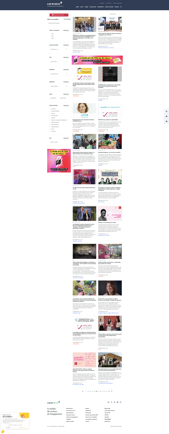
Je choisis (8, 427)
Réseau (52, 129)
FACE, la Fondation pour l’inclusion (106, 47)
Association (53, 108)
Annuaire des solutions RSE (91, 414)
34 (88, 391)
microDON (100, 276)
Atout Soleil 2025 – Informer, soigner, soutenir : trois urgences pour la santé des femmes (83, 370)
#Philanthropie (76, 222)
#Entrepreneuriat (77, 33)
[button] (2, 431)
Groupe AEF (107, 412)
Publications (93, 6)
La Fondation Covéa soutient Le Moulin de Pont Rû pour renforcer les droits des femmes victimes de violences (84, 300)
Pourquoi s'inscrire (70, 414)
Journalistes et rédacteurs (91, 419)
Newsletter (102, 3)
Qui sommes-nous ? (70, 410)
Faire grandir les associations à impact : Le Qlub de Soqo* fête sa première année (83, 153)
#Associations (101, 82)
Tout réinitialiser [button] (67, 19)
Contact (87, 421)
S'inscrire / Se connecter (117, 3)
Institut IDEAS (76, 95)
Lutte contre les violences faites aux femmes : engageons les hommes (109, 34)
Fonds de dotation (54, 115)
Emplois (117, 6)
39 (98, 391)
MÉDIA (77, 6)
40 (100, 391)
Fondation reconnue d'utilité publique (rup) (59, 120)
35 (90, 391)
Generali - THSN (76, 52)
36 (92, 391)
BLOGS (81, 6)
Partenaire (53, 117)
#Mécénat (75, 296)
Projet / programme (55, 124)
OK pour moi (22, 427)
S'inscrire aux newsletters (91, 417)
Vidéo (52, 35)
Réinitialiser (66, 69)
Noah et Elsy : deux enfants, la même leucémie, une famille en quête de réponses (109, 299)
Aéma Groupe (101, 201)
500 (109, 391)
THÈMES (86, 6)
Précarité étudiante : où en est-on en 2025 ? (109, 152)
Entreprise (53, 113)
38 (96, 391)
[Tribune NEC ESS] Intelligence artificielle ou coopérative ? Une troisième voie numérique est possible (84, 264)
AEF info (106, 414)
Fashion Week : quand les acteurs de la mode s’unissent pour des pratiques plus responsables (110, 335)
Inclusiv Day (107, 421)
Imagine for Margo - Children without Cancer (108, 313)
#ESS (99, 185)
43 (106, 391)
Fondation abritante (55, 126)
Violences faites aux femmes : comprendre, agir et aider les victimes (109, 263)
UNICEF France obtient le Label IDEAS (108, 119)
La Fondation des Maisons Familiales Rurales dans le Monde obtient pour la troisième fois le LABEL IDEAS (84, 334)
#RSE (99, 332)
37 (94, 391)
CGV (48, 426)
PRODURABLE (108, 419)
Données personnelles (53, 426)
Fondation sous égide (55, 122)
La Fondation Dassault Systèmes (105, 383)
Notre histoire (69, 408)
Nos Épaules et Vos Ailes (103, 235)
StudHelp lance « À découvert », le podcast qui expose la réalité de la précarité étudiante (109, 86)
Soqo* (74, 166)
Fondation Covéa (76, 313)
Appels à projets (109, 6)
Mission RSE (107, 408)
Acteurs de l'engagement (72, 417)
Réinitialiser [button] (66, 30)
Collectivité (53, 131)
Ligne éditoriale (69, 412)
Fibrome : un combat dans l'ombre (107, 222)
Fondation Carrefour (77, 241)
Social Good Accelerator (78, 277)
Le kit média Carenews (110, 410)
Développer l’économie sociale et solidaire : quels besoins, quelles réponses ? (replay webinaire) (109, 189)
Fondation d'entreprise (55, 111)
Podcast (52, 38)
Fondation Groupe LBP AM (79, 203)
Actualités (68, 419)
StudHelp (100, 100)
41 (102, 391)
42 (104, 391)
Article (52, 33)
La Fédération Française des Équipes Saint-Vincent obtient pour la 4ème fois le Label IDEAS (84, 84)
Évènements (101, 6)
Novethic (107, 417)
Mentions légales (61, 426)
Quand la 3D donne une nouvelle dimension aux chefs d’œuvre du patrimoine (109, 369)
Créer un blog (108, 3)
